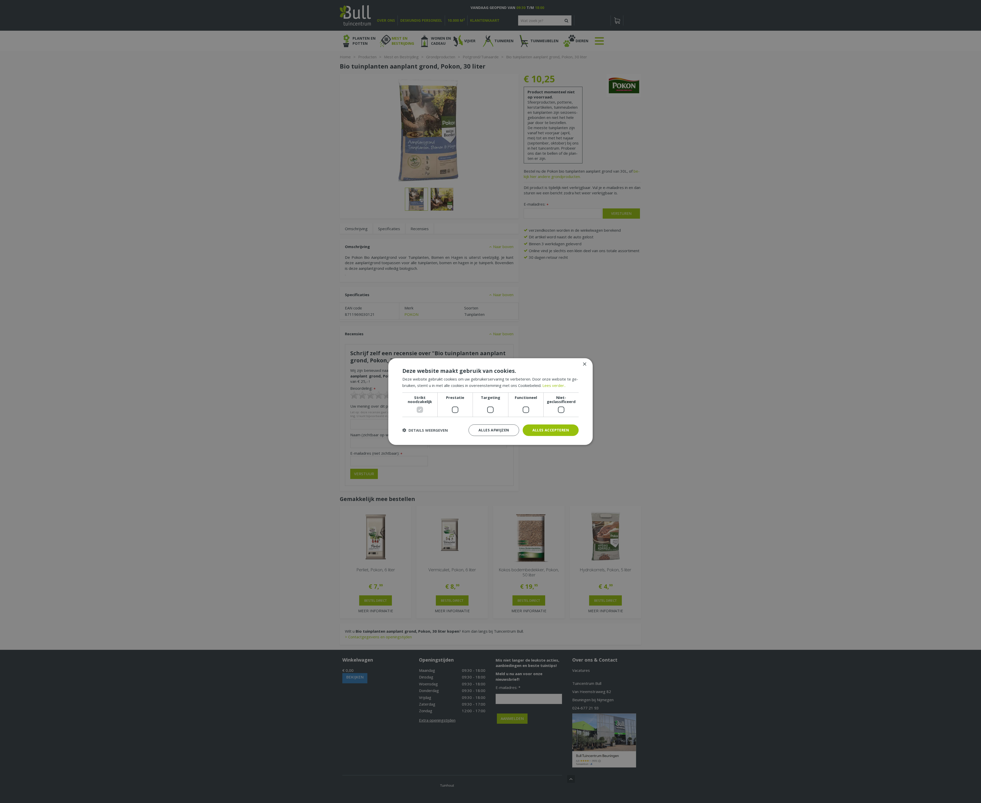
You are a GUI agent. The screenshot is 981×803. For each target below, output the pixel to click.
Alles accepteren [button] (550, 430)
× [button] (584, 364)
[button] (425, 430)
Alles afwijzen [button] (493, 430)
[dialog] (490, 401)
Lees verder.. (554, 385)
